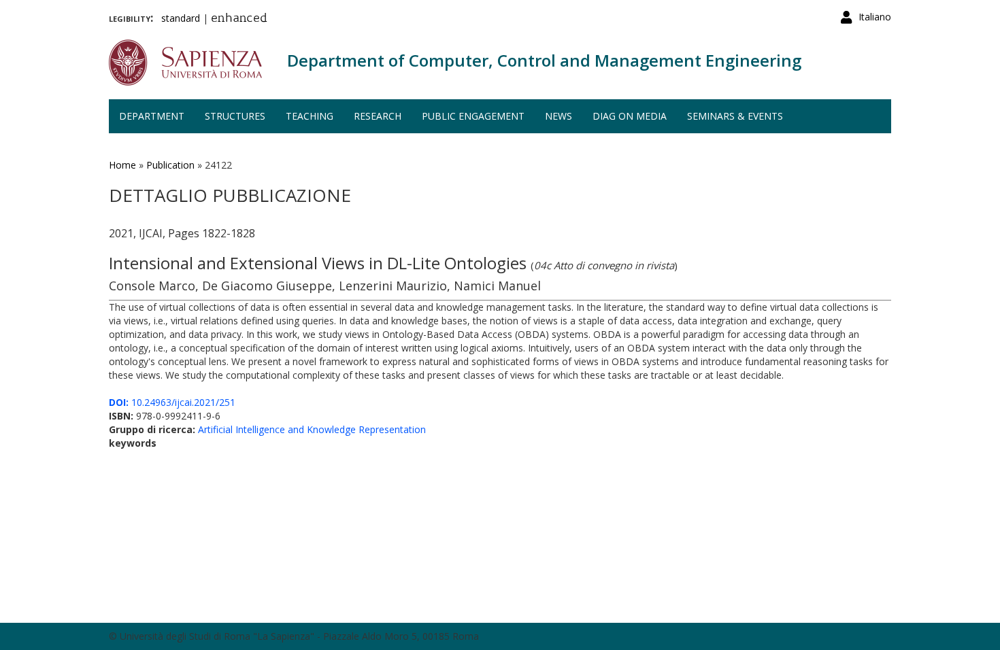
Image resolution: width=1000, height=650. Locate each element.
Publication (170, 164)
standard (180, 18)
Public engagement (473, 115)
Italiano (875, 16)
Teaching (309, 115)
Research (377, 115)
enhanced (239, 19)
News (558, 115)
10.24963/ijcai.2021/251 (172, 402)
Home (122, 164)
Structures (235, 115)
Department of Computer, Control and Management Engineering (544, 60)
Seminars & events (735, 115)
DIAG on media (630, 115)
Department (151, 115)
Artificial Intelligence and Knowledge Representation (312, 429)
